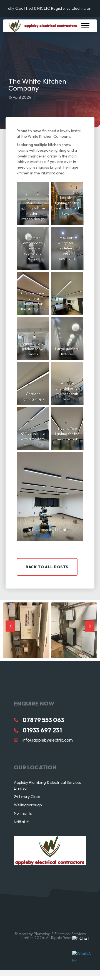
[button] (47, 567)
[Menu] (85, 26)
